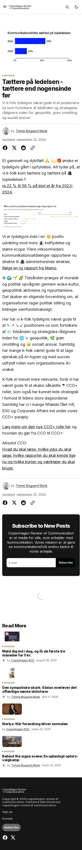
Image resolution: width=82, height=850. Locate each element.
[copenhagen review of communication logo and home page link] (20, 7)
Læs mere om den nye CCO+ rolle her (36, 426)
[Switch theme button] (76, 6)
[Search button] (67, 6)
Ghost (50, 802)
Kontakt (7, 818)
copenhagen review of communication (29, 805)
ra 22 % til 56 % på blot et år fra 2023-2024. (37, 188)
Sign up (7, 811)
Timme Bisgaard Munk (31, 131)
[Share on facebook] (6, 148)
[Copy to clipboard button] (31, 148)
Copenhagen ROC (23, 660)
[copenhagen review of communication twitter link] (12, 837)
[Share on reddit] (23, 148)
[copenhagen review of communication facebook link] (5, 837)
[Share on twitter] (14, 148)
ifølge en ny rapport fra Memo (29, 268)
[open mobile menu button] (5, 7)
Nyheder (9, 76)
